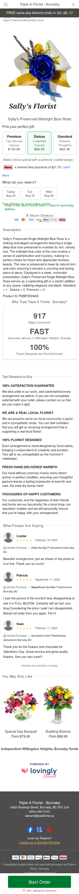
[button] (70, 884)
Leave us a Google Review (39, 842)
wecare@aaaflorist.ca (39, 815)
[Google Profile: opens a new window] (40, 830)
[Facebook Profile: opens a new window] (30, 830)
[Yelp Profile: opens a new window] (49, 830)
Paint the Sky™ (40, 548)
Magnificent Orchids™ (44, 587)
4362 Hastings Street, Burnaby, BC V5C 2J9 (39, 807)
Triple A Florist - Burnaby (40, 4)
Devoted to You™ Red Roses (48, 636)
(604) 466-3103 (39, 811)
